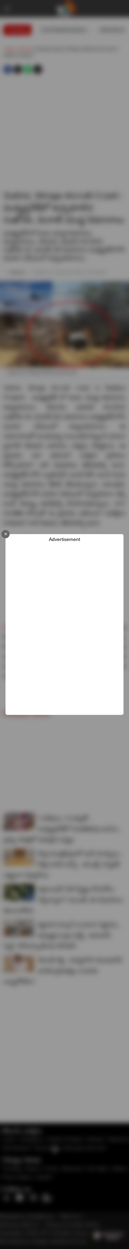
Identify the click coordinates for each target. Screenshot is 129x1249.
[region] (67, 628)
